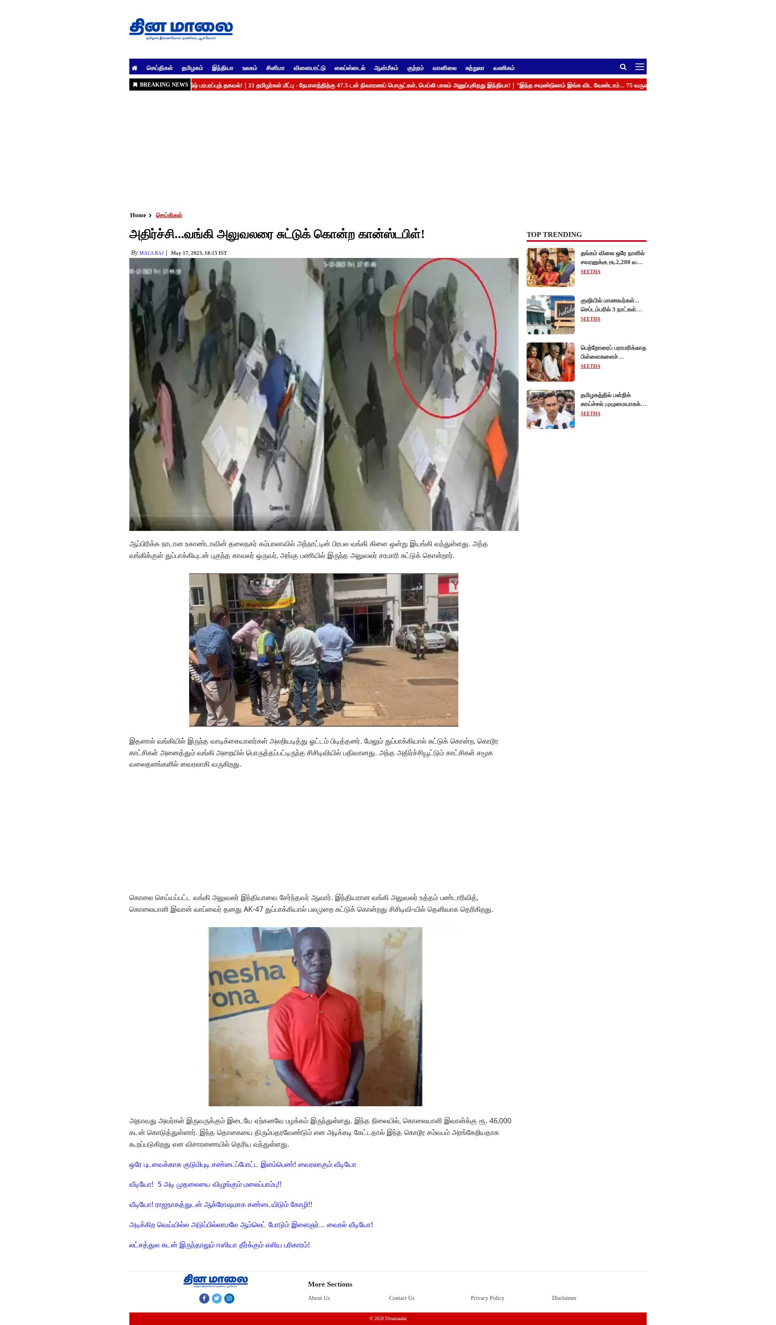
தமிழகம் (192, 67)
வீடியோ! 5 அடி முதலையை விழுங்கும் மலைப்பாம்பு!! (205, 1184)
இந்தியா (223, 67)
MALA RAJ (151, 253)
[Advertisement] (371, 150)
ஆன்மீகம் (386, 67)
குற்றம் (415, 67)
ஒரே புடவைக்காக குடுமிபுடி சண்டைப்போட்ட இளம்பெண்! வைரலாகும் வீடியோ (242, 1164)
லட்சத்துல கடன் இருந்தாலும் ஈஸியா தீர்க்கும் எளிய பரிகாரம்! (219, 1244)
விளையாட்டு (310, 67)
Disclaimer (564, 1298)
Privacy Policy (487, 1298)
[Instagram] (229, 1298)
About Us (319, 1298)
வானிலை (445, 67)
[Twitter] (217, 1298)
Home (138, 215)
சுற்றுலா (475, 67)
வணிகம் (504, 67)
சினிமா (275, 67)
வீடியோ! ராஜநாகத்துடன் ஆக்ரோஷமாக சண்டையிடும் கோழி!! (220, 1204)
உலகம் (249, 67)
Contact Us (401, 1298)
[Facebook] (204, 1298)
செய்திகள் (160, 67)
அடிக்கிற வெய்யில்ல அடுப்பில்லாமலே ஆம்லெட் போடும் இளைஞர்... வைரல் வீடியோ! (251, 1224)
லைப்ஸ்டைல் (350, 67)
